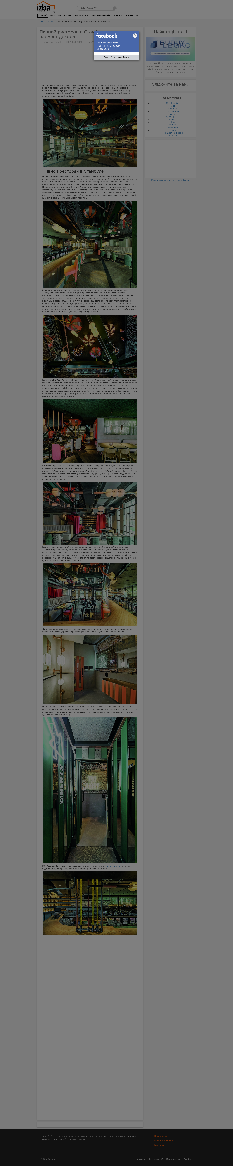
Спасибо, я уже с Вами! (116, 57)
